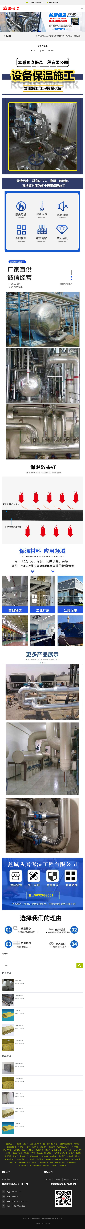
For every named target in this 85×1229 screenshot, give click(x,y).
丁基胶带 (52, 1147)
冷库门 (71, 1153)
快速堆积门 (24, 1156)
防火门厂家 (7, 1150)
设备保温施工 (9, 1159)
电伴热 (54, 1165)
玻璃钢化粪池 (71, 1162)
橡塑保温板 (19, 1063)
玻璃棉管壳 (37, 1165)
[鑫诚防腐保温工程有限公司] (11, 8)
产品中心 (69, 36)
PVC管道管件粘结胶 (60, 1153)
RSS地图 (51, 1218)
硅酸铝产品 (19, 1093)
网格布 (77, 1156)
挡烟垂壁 (7, 1153)
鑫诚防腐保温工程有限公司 (54, 36)
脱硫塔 (77, 1159)
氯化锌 (78, 1153)
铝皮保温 (5, 954)
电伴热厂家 (62, 1165)
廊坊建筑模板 (35, 1156)
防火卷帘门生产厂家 (50, 1144)
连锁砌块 (70, 1156)
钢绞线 (24, 1150)
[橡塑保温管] (8, 1000)
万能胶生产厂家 (29, 1153)
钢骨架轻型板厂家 (25, 1165)
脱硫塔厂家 (12, 1162)
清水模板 (62, 1156)
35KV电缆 (75, 1147)
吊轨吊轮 (43, 1147)
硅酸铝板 (18, 980)
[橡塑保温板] (8, 1068)
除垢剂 (47, 1150)
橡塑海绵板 (69, 1159)
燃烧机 (76, 1144)
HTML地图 (58, 1218)
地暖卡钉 (40, 1159)
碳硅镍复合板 (60, 1162)
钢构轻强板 (68, 1150)
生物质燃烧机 (11, 1147)
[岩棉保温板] (8, 1030)
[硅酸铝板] (8, 985)
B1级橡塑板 (49, 1159)
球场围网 (8, 1156)
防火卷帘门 (78, 1150)
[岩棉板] (8, 1015)
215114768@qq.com (35, 2)
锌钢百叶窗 (39, 1150)
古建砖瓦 (16, 1150)
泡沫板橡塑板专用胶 (44, 1153)
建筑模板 (45, 1156)
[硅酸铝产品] (8, 1098)
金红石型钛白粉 (35, 1144)
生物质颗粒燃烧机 (66, 1144)
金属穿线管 (44, 1162)
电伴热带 (46, 1165)
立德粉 (19, 1144)
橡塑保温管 (19, 995)
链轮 (51, 1162)
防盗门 (15, 1156)
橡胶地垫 (35, 1162)
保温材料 (77, 36)
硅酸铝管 (35, 1147)
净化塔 (20, 1147)
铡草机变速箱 (17, 1153)
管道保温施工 (21, 1159)
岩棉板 (17, 1010)
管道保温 (31, 1159)
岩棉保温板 (19, 1025)
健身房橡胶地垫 (24, 1162)
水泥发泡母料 (57, 1150)
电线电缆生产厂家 (63, 1147)
